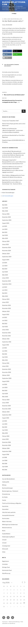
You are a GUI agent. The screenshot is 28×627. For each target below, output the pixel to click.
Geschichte (5, 506)
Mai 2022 (4, 323)
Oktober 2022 (6, 311)
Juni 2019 (4, 424)
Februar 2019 (5, 436)
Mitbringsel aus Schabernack (10, 524)
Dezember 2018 (6, 442)
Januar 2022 (5, 329)
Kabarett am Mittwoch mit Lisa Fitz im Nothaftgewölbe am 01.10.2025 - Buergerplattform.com (12, 168)
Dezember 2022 (6, 305)
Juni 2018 (4, 460)
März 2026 (5, 211)
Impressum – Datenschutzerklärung (10, 621)
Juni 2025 (4, 229)
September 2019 (6, 415)
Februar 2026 (5, 214)
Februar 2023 (5, 299)
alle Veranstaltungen (7, 196)
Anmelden (5, 564)
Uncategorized (6, 546)
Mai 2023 (4, 293)
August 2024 (5, 259)
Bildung (4, 485)
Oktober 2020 (6, 375)
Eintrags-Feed (6, 567)
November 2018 (6, 445)
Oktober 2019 (5, 412)
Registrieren (5, 561)
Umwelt (4, 539)
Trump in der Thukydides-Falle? (10, 120)
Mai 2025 (4, 232)
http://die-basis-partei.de (8, 512)
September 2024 (6, 256)
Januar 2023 (5, 302)
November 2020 (6, 372)
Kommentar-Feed (7, 570)
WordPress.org (6, 573)
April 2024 (5, 272)
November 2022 (6, 308)
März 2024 (5, 275)
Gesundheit (7, 65)
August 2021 (5, 345)
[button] (7, 51)
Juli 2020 (4, 384)
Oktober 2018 (5, 448)
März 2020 (5, 396)
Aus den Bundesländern (11, 64)
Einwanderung (6, 494)
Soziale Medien (6, 533)
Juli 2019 (4, 421)
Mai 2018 (4, 463)
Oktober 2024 (6, 253)
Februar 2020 (5, 399)
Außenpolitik (5, 482)
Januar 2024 (5, 278)
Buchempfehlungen (7, 488)
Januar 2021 (5, 366)
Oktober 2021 (5, 339)
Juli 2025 (4, 226)
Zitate (3, 552)
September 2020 (6, 378)
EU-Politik (4, 497)
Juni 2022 (4, 320)
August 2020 (5, 381)
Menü (14, 13)
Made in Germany (6, 521)
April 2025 (5, 235)
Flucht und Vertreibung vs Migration (11, 503)
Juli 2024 (4, 262)
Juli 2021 (4, 348)
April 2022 (5, 326)
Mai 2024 (4, 268)
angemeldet (11, 75)
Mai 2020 (4, 390)
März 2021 (5, 360)
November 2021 (6, 335)
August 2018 (5, 454)
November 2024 (6, 250)
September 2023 (6, 284)
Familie (4, 500)
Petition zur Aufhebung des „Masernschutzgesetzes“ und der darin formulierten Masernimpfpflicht (12, 130)
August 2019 (5, 418)
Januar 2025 (5, 244)
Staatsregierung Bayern (8, 536)
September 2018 (6, 451)
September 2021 (6, 342)
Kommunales (5, 518)
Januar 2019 (5, 439)
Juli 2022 (4, 317)
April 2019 (5, 430)
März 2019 (5, 433)
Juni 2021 (4, 351)
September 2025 (6, 220)
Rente (3, 530)
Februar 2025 (5, 241)
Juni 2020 (4, 387)
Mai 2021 (4, 354)
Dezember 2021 (6, 332)
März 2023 (5, 296)
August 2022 (5, 314)
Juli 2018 (4, 457)
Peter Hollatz (17, 18)
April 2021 (5, 357)
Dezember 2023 (6, 281)
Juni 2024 (4, 265)
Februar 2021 (5, 363)
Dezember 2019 (6, 405)
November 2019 (6, 408)
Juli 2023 (4, 287)
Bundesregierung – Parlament (10, 491)
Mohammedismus (7, 527)
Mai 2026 (4, 205)
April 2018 (5, 466)
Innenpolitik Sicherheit (8, 515)
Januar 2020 (5, 402)
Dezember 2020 (6, 369)
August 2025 (5, 223)
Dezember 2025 (6, 217)
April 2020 (5, 393)
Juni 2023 (4, 290)
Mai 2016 (4, 469)
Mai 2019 (4, 427)
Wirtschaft (5, 549)
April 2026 (5, 208)
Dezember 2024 (6, 247)
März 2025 (5, 238)
